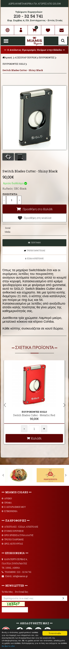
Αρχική (8, 57)
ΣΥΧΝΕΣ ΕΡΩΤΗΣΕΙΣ (14, 530)
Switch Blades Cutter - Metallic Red (34, 415)
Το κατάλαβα (55, 633)
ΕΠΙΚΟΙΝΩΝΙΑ (11, 511)
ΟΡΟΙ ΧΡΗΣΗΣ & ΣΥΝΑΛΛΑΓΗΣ (18, 535)
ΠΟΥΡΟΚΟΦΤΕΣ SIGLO (13, 63)
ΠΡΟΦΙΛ (8, 502)
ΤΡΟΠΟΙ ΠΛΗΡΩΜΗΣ (14, 539)
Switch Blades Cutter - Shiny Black (22, 70)
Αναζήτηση (62, 41)
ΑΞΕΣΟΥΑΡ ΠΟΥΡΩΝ (25, 57)
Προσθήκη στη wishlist (37, 218)
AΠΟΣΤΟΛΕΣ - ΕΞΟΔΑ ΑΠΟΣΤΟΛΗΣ (21, 526)
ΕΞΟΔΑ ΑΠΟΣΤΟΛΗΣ (35, 258)
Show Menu (6, 41)
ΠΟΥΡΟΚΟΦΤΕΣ (46, 57)
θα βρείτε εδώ (8, 646)
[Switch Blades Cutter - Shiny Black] (34, 118)
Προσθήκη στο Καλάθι (38, 209)
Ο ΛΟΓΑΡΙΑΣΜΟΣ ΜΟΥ (15, 506)
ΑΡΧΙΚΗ (8, 498)
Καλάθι (36, 438)
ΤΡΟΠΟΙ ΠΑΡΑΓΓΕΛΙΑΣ (36, 250)
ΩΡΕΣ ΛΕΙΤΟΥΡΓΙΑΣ (13, 543)
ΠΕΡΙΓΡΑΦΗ (36, 242)
